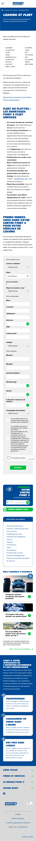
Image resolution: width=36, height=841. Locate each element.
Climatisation (11, 545)
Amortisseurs (11, 550)
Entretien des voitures (15, 553)
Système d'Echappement (16, 555)
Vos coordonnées (12, 296)
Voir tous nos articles (20, 649)
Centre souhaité (13, 263)
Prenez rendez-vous (18, 509)
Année (9, 391)
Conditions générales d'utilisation (18, 823)
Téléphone (10, 313)
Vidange (10, 542)
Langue (9, 342)
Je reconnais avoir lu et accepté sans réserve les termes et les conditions (19, 420)
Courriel (9, 307)
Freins (9, 547)
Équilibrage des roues (14, 534)
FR (28, 803)
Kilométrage (11, 382)
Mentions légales (18, 818)
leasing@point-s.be (21, 179)
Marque (9, 355)
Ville (8, 327)
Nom (8, 300)
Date (8, 272)
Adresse (9, 320)
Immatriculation (13, 373)
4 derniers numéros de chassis (15, 400)
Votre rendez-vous (12, 259)
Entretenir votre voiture (11, 10)
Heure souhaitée (12, 281)
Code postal (11, 333)
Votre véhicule (11, 351)
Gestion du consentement (18, 827)
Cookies (18, 814)
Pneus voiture (12, 531)
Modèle (9, 364)
